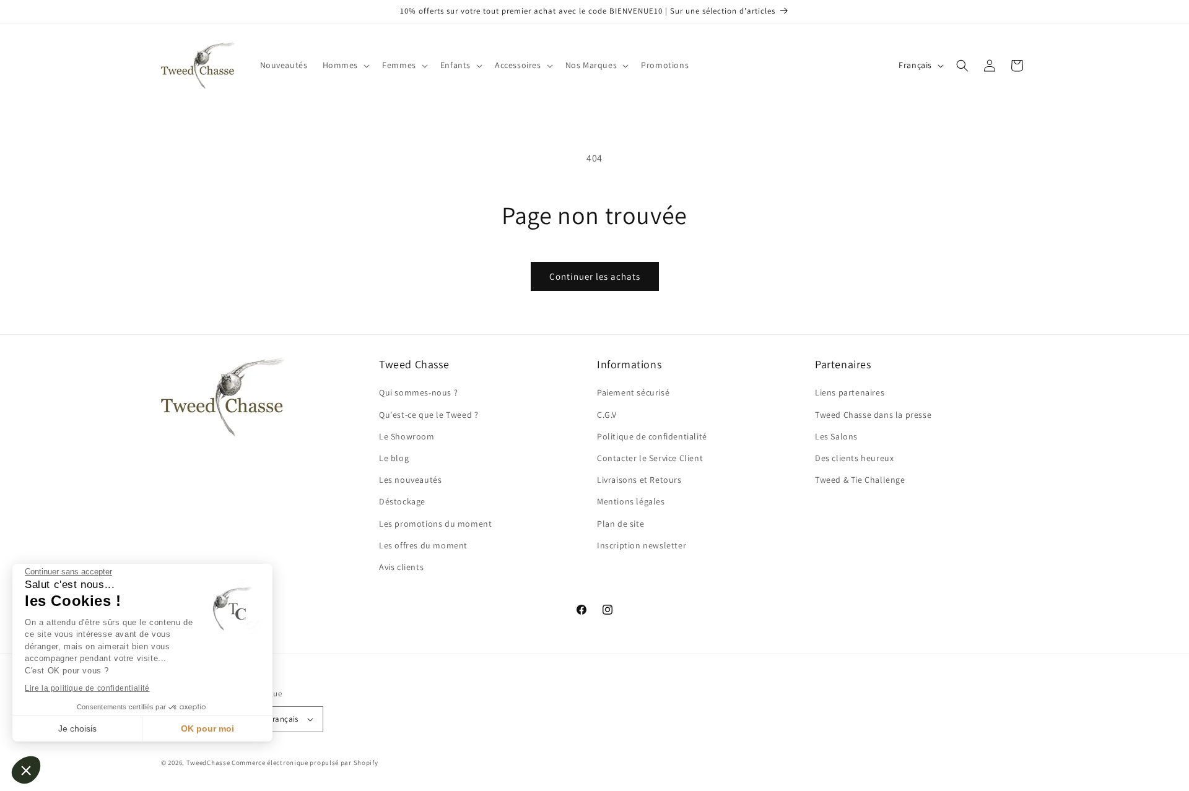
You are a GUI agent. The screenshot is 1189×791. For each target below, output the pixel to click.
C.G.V (607, 414)
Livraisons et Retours (639, 479)
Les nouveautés (410, 479)
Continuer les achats (594, 276)
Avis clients (401, 567)
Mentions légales (631, 501)
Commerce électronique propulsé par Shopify (305, 762)
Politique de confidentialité (652, 436)
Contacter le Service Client (650, 458)
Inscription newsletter (641, 545)
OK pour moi (207, 728)
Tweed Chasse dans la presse (873, 414)
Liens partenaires (849, 392)
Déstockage (402, 501)
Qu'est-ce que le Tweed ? (428, 414)
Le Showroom (407, 436)
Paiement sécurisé (633, 392)
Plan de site (620, 523)
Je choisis (77, 728)
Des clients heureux (854, 458)
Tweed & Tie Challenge (860, 479)
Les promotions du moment (435, 523)
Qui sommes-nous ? (418, 392)
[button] (26, 770)
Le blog (394, 458)
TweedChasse (208, 762)
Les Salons (836, 436)
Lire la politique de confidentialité (87, 688)
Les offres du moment (423, 545)
